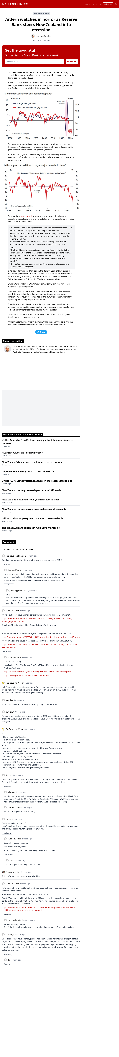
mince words (27, 216)
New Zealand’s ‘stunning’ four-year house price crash (30, 499)
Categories (89, 4)
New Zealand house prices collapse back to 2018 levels (31, 490)
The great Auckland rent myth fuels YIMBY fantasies (31, 527)
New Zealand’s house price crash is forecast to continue (32, 462)
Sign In (98, 4)
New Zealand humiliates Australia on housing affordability (34, 509)
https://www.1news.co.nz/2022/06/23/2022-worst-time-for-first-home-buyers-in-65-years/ (41, 637)
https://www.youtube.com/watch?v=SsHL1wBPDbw (26, 675)
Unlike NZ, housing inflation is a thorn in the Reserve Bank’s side (37, 480)
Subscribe (71, 61)
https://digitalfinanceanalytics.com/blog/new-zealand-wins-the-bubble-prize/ (37, 671)
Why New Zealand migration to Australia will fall (28, 471)
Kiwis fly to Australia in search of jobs (22, 452)
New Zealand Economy (41, 13)
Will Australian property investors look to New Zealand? (32, 518)
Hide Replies (7, 564)
